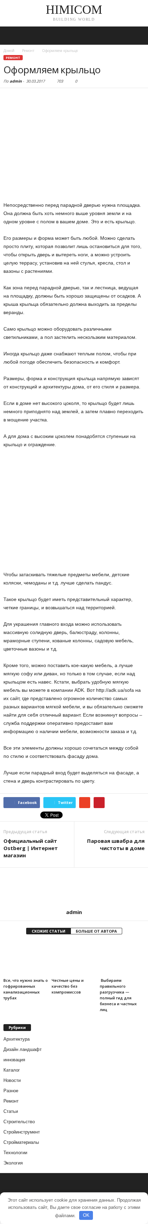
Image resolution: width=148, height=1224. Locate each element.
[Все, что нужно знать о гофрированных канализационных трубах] (25, 958)
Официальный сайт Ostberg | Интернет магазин (30, 848)
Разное (10, 1090)
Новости (12, 1080)
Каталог (11, 1070)
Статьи (10, 1111)
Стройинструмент (21, 1132)
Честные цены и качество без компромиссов (68, 986)
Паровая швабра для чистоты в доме (116, 844)
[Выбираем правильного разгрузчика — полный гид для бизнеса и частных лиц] (122, 958)
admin (16, 81)
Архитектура (16, 1039)
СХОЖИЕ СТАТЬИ (48, 931)
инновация (14, 1059)
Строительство (19, 1121)
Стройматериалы (21, 1142)
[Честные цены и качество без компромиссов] (74, 958)
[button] (137, 35)
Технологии (15, 1152)
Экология (13, 1163)
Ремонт (13, 57)
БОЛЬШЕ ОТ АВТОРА (96, 931)
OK (86, 1215)
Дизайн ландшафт (22, 1049)
